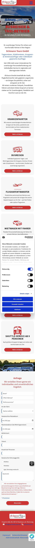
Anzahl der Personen (8, 449)
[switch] (30, 274)
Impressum (6, 535)
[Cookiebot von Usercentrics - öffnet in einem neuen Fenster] (25, 237)
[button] (17, 134)
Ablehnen (17, 309)
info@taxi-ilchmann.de (13, 524)
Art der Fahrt (5, 407)
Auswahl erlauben (17, 304)
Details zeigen (24, 293)
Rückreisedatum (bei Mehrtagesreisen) (13, 425)
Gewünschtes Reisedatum (9, 416)
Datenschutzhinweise (19, 535)
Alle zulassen (17, 299)
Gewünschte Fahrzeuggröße (10, 458)
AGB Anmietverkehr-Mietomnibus (17, 538)
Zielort (3, 441)
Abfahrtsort (5, 433)
